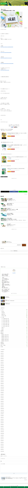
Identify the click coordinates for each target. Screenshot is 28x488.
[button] (25, 245)
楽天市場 (13, 171)
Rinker (10, 169)
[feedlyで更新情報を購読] (15, 293)
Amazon (9, 171)
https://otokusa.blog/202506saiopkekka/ (6, 52)
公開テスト (2, 176)
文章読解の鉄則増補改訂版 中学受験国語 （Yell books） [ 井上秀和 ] (16, 133)
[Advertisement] (14, 183)
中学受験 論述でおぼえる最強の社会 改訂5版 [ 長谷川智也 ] (15, 168)
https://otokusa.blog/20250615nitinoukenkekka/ (7, 63)
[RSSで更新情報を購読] (16, 293)
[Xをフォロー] (12, 293)
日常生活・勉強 (5, 176)
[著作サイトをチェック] (11, 293)
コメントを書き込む (14, 250)
